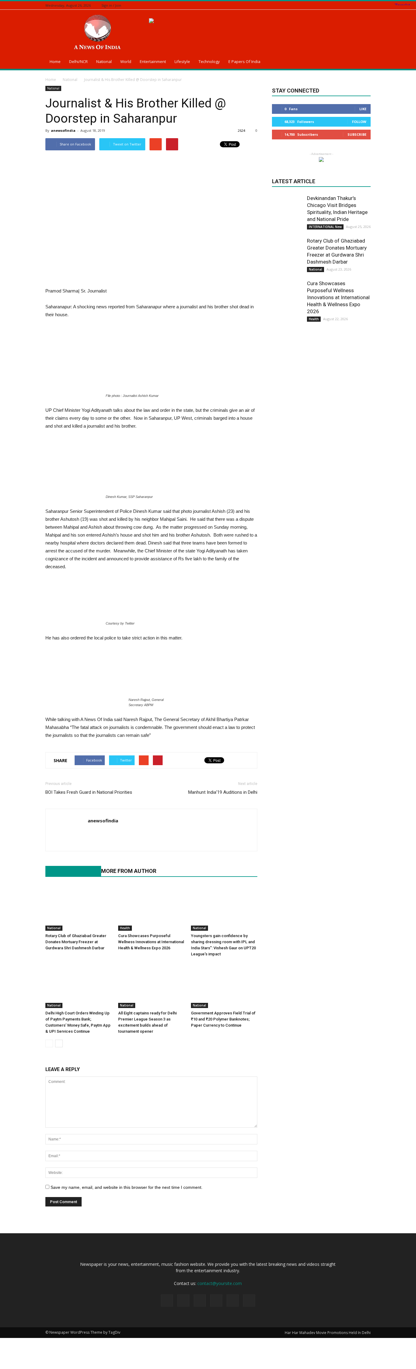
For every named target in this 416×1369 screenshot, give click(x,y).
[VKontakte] (367, 5)
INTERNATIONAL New (325, 227)
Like (362, 109)
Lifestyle (182, 61)
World (125, 61)
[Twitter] (352, 5)
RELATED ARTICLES (70, 871)
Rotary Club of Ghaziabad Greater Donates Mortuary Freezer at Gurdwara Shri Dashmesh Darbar (75, 941)
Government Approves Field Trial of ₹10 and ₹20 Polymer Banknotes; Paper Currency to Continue (223, 1019)
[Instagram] (344, 5)
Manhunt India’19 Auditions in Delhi (222, 792)
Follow (359, 121)
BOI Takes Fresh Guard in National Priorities (88, 792)
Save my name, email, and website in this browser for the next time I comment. (127, 1187)
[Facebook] (336, 5)
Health (125, 928)
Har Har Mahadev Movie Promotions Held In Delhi (328, 1332)
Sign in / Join (111, 5)
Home (55, 61)
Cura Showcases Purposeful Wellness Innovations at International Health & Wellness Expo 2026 (151, 941)
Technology (209, 61)
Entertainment (153, 61)
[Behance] (329, 5)
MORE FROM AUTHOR (128, 871)
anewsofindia (63, 130)
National (104, 61)
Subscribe (356, 134)
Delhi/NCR (78, 61)
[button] (363, 62)
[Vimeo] (359, 5)
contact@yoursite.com (219, 1283)
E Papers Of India (244, 61)
